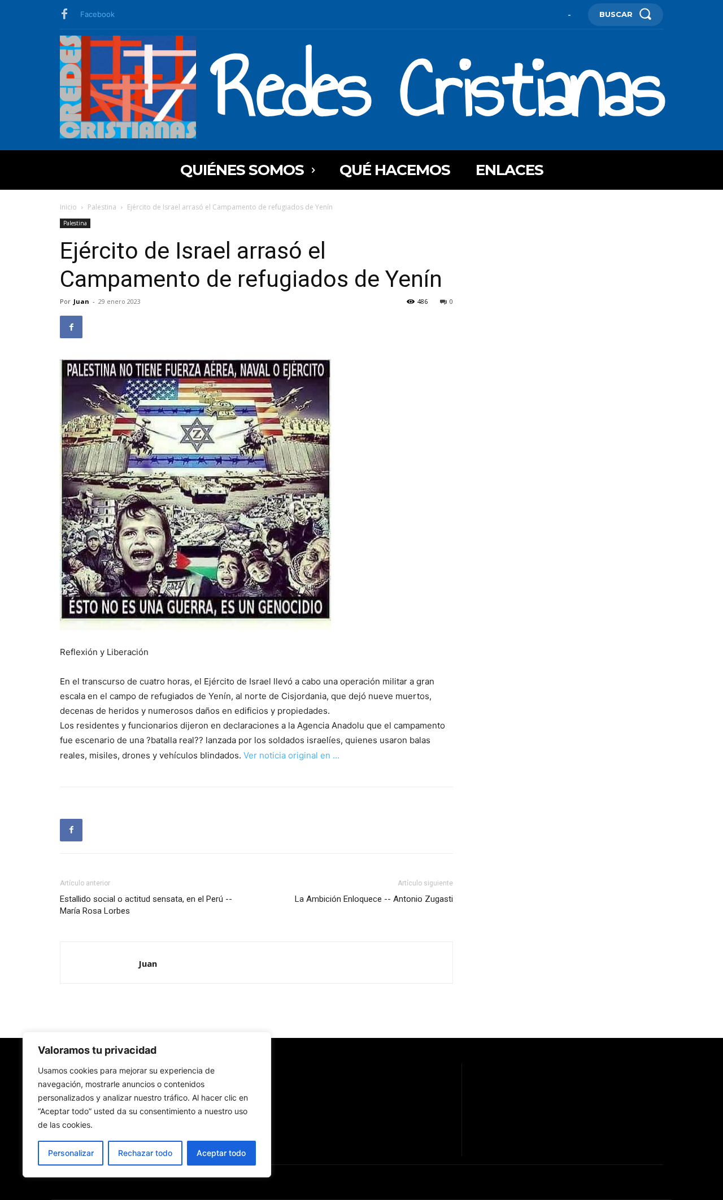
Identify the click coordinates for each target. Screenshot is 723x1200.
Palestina (102, 207)
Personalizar (71, 1153)
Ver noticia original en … (291, 755)
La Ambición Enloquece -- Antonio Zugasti (374, 899)
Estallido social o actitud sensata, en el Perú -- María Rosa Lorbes (146, 905)
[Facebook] (64, 15)
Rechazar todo (145, 1153)
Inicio (68, 207)
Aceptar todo (221, 1153)
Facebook (97, 14)
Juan (81, 301)
